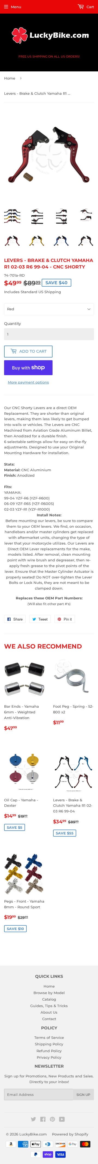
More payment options (28, 382)
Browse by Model (49, 993)
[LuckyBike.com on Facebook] (43, 1120)
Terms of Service (49, 1037)
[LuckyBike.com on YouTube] (62, 1120)
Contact (49, 1019)
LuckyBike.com (33, 1134)
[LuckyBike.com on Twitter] (33, 1120)
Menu (16, 7)
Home (9, 78)
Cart (89, 7)
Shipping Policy (49, 1044)
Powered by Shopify (70, 1134)
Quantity (12, 323)
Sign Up (83, 1095)
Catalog (49, 999)
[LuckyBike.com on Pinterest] (52, 1120)
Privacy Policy (49, 1057)
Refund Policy (49, 1051)
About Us (49, 1012)
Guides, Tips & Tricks (49, 1006)
